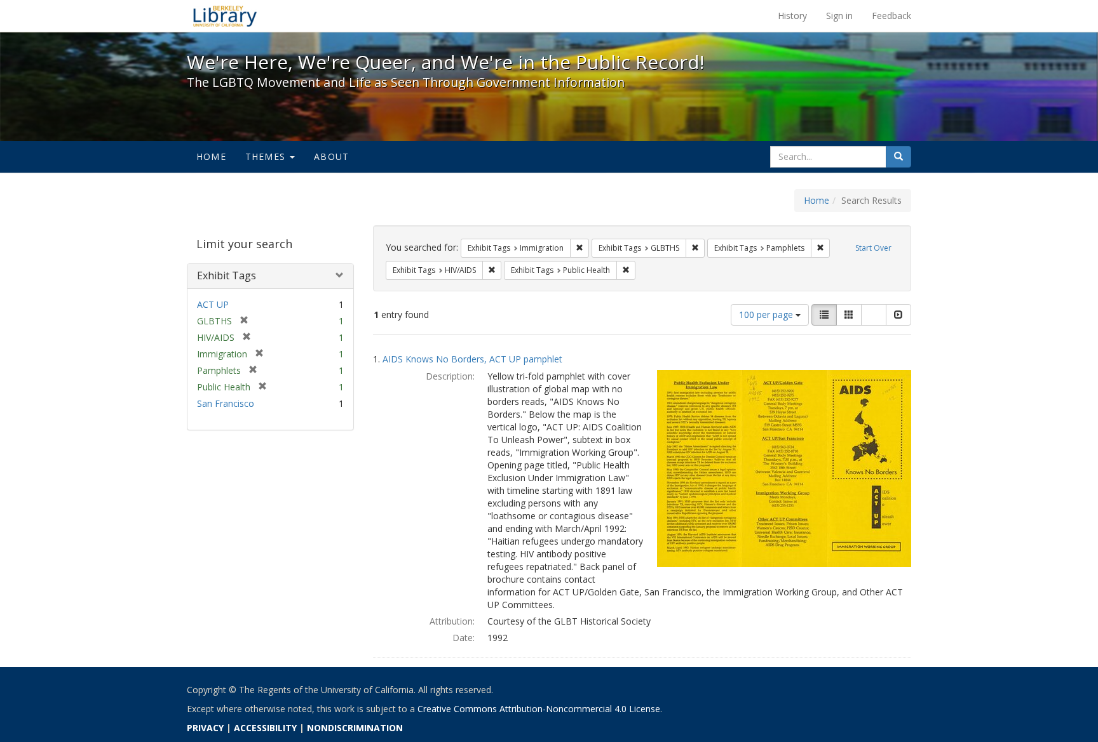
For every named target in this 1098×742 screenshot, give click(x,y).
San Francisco (225, 403)
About (331, 156)
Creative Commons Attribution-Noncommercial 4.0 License (538, 709)
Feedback (891, 16)
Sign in (839, 16)
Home (211, 156)
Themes (266, 156)
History (792, 16)
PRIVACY (205, 728)
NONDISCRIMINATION (355, 728)
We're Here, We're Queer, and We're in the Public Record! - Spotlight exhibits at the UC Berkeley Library (225, 16)
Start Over (873, 247)
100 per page (767, 314)
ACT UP (213, 304)
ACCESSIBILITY (265, 728)
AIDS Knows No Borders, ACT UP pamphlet (472, 359)
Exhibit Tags (226, 275)
